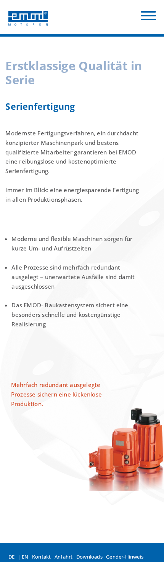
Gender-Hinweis (124, 556)
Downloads (89, 556)
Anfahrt (63, 556)
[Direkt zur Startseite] (28, 17)
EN (25, 556)
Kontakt (41, 556)
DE (11, 556)
